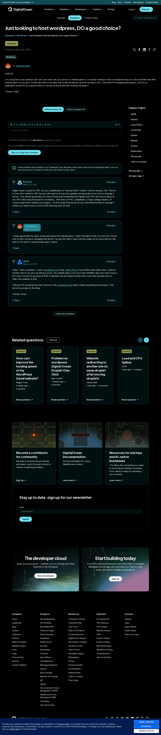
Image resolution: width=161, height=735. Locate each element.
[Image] (24, 125)
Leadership (16, 623)
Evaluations (45, 638)
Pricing (71, 661)
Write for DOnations (76, 630)
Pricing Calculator (75, 665)
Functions (44, 653)
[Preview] (116, 125)
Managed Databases (48, 665)
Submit (25, 519)
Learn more (68, 480)
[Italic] (14, 125)
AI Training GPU (103, 619)
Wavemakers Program (77, 642)
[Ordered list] (40, 125)
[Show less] (116, 182)
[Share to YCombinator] (149, 49)
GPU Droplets (45, 623)
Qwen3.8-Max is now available (16, 2)
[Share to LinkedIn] (144, 49)
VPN (98, 634)
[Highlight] (27, 125)
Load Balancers (46, 661)
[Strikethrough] (19, 125)
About (14, 619)
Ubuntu (134, 119)
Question (11, 43)
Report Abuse (130, 627)
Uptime (43, 684)
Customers (16, 634)
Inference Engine (47, 630)
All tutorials (136, 156)
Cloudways (44, 701)
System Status (130, 630)
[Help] (119, 125)
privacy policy (64, 724)
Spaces (43, 669)
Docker (134, 146)
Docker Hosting (103, 638)
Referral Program (19, 642)
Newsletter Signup (76, 653)
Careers (127, 2)
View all (53, 340)
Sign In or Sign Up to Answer (24, 152)
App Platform (45, 657)
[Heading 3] (35, 125)
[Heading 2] (32, 125)
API (41, 680)
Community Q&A (75, 623)
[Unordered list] (38, 125)
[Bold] (11, 125)
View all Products (47, 705)
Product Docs (91, 18)
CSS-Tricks (73, 627)
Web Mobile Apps (104, 646)
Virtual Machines (103, 653)
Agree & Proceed (146, 722)
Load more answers (64, 313)
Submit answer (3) (53, 109)
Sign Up (20, 480)
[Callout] (46, 125)
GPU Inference (103, 623)
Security (15, 661)
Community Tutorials (76, 619)
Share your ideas (132, 634)
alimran (26, 261)
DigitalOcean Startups (77, 638)
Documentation (74, 669)
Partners (15, 638)
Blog (114, 2)
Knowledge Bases (47, 619)
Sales (127, 623)
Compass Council (75, 646)
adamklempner (23, 66)
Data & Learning (46, 634)
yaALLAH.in (71, 270)
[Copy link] (154, 49)
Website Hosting (103, 630)
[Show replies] (116, 212)
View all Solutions (104, 657)
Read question (23, 399)
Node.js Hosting (103, 642)
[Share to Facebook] (139, 49)
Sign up (145, 9)
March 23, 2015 (30, 264)
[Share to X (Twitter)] (134, 49)
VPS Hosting (102, 627)
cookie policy (14, 729)
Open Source (74, 650)
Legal (14, 653)
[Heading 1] (30, 125)
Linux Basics (137, 124)
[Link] (22, 125)
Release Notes (74, 673)
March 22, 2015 (30, 185)
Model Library (46, 642)
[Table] (48, 125)
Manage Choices (146, 731)
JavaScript (136, 130)
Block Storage (46, 673)
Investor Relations (19, 665)
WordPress (22, 35)
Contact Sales (152, 2)
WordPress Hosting (105, 650)
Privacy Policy (18, 657)
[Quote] (43, 125)
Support (128, 619)
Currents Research (76, 634)
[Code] (51, 125)
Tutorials (61, 18)
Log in (131, 9)
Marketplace (73, 657)
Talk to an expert (139, 161)
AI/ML (133, 114)
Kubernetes (136, 151)
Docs (120, 2)
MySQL (134, 140)
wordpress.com (51, 270)
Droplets (43, 646)
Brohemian (27, 182)
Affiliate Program (19, 646)
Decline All (146, 726)
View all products (45, 576)
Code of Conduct (75, 676)
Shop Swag (73, 680)
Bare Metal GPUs (47, 627)
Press (14, 650)
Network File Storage (49, 676)
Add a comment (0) (76, 109)
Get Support (138, 2)
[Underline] (16, 125)
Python (134, 135)
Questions (75, 18)
